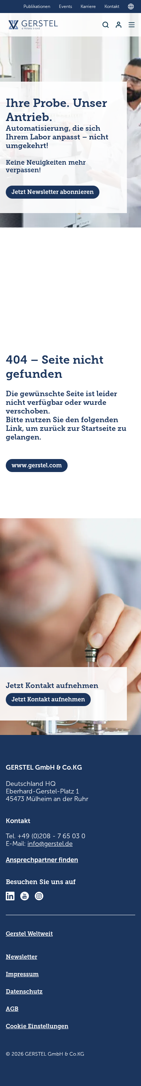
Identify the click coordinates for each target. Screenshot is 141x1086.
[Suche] (105, 25)
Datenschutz (24, 991)
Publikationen (37, 6)
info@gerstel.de (50, 843)
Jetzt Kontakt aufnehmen (48, 699)
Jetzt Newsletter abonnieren (53, 192)
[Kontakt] (118, 25)
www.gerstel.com (37, 465)
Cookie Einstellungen (37, 1026)
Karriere (88, 6)
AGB (12, 1008)
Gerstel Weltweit (29, 933)
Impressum (22, 974)
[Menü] (131, 25)
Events (65, 6)
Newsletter (21, 956)
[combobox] (132, 6)
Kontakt (111, 6)
